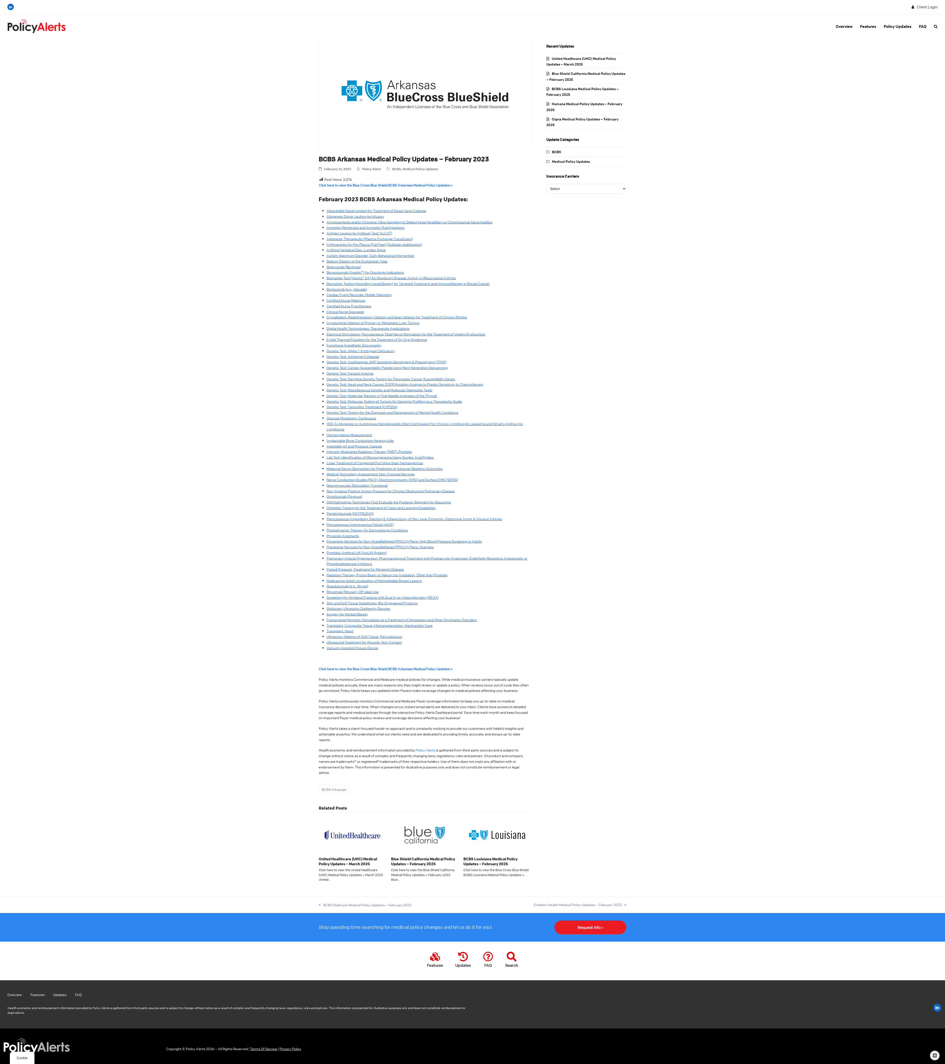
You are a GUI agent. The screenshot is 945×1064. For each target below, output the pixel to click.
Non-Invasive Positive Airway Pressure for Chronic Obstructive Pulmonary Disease (391, 491)
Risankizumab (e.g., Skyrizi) (347, 586)
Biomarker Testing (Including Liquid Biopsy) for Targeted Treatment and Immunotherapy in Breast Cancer (408, 283)
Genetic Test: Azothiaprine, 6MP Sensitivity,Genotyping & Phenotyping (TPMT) (386, 362)
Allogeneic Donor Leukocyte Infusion (355, 216)
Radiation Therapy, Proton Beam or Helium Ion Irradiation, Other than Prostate (387, 575)
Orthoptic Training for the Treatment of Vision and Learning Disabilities (381, 507)
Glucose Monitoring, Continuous (351, 418)
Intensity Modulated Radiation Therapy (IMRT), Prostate (369, 451)
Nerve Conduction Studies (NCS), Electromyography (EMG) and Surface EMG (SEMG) (392, 479)
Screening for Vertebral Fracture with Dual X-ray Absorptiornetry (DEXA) (383, 597)
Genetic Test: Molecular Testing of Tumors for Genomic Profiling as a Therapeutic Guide (394, 401)
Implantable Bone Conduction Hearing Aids (360, 440)
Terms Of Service (263, 1049)
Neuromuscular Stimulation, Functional (357, 485)
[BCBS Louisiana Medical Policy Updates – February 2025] (497, 834)
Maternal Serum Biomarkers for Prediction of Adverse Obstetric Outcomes (384, 468)
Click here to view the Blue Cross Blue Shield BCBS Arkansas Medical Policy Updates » (386, 185)
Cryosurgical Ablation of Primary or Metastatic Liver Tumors (373, 322)
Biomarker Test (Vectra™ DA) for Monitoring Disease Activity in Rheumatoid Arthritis (391, 278)
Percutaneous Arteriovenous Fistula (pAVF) (360, 524)
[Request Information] (934, 1055)
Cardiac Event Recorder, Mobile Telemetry (359, 294)
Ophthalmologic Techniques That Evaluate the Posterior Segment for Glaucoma (389, 502)
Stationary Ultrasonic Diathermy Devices (358, 608)
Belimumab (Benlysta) (344, 267)
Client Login (927, 6)
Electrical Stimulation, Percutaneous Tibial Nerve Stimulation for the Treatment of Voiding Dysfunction (406, 334)
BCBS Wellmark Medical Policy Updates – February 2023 (365, 904)
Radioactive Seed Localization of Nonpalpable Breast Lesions (374, 580)
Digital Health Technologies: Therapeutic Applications (368, 328)
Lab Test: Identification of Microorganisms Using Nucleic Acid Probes (380, 457)
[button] (935, 26)
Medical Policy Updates (420, 169)
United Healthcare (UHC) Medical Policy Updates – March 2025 (348, 861)
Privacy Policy (290, 1049)
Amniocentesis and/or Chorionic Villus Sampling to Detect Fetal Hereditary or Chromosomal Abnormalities (409, 222)
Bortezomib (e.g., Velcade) (347, 289)
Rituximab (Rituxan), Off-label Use (353, 591)
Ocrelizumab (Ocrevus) (344, 496)
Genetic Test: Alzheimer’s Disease (353, 356)
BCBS (396, 169)
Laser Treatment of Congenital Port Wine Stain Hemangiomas (375, 463)
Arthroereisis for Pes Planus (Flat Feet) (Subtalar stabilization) (374, 244)
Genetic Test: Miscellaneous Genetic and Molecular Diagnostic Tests (379, 390)
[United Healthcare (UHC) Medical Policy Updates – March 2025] (352, 834)
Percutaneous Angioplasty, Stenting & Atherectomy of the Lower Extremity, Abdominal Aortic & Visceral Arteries (414, 518)
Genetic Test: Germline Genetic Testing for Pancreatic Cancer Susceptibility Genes (391, 379)
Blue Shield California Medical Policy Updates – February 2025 (423, 861)
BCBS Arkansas (334, 789)
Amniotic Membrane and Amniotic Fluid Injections (365, 227)
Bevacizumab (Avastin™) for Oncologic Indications (365, 272)
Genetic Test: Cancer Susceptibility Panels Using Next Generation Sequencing (387, 367)
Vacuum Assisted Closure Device (352, 648)
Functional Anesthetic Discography (354, 345)
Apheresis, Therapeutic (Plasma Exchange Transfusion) (370, 238)
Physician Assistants (343, 535)
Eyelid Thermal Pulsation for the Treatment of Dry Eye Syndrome (377, 339)
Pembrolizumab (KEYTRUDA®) (350, 513)
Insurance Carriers (562, 176)
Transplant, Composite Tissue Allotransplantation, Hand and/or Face (380, 625)
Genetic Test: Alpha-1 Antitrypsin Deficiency (361, 351)
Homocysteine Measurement (349, 434)
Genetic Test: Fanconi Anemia (350, 373)
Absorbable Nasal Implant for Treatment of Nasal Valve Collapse (376, 210)
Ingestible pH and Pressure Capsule (354, 446)
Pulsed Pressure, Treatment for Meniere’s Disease (365, 569)
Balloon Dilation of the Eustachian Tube (357, 261)
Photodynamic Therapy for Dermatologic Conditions (367, 530)
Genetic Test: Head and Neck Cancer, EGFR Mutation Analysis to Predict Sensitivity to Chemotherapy (405, 384)
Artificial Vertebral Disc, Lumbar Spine (356, 250)
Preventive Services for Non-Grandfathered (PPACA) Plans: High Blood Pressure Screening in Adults (404, 541)
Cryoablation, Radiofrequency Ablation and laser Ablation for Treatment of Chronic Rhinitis (397, 317)
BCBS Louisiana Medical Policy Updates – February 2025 (490, 861)
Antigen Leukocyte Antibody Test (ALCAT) (359, 233)
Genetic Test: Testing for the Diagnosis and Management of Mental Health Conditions (392, 412)
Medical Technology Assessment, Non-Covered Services (371, 474)
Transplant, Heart (340, 631)
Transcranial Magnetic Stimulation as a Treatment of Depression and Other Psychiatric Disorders (402, 619)
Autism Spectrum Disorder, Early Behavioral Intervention (370, 255)
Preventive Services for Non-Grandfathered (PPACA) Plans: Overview (380, 547)
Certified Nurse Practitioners (349, 306)
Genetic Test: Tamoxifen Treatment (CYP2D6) (362, 406)
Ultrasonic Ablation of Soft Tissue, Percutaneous (364, 636)
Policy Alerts (371, 169)
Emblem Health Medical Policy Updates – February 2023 (578, 904)
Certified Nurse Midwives (346, 300)
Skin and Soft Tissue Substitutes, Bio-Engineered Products (372, 603)
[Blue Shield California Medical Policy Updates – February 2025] (424, 834)
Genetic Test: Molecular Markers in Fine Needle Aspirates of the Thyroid (382, 395)
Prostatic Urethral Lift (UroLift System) (357, 552)
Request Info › (590, 927)
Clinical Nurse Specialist (345, 311)
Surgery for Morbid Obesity (347, 614)
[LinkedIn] (10, 7)
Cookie (22, 1058)
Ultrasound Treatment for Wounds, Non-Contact (364, 642)
